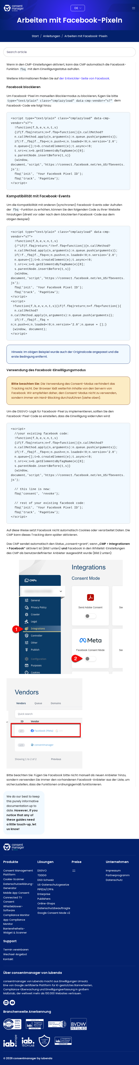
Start (35, 36)
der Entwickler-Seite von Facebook (84, 78)
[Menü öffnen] (133, 8)
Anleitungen (51, 36)
